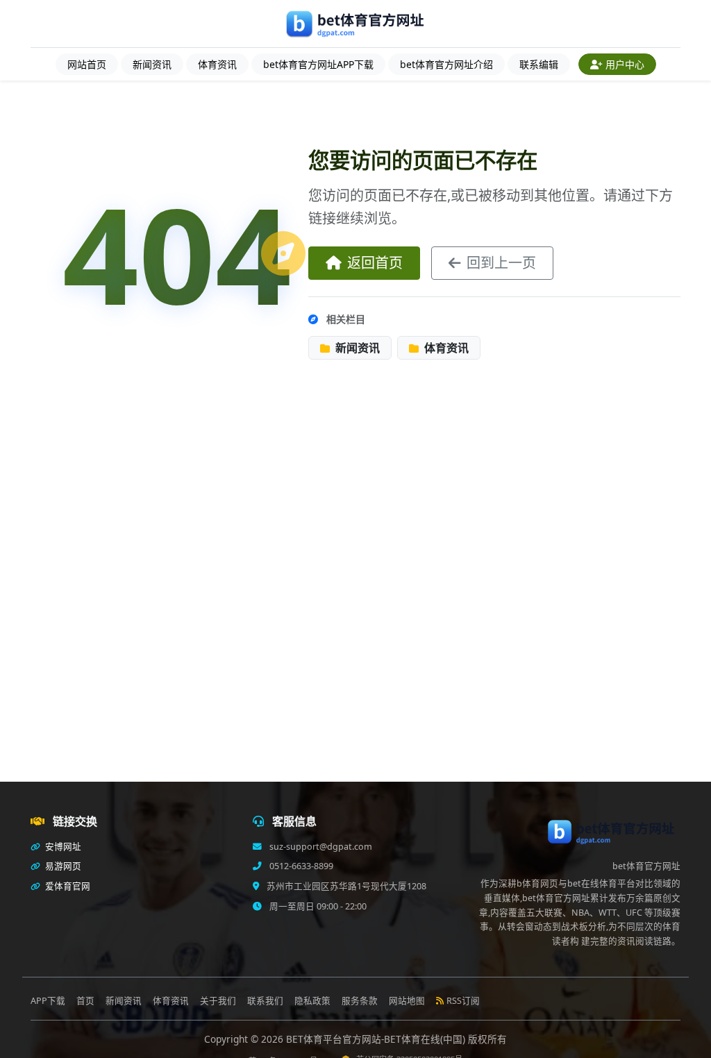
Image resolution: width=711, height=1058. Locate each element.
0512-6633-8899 (300, 866)
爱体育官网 (66, 886)
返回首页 (375, 262)
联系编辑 (538, 64)
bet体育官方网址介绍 (446, 64)
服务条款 (360, 1001)
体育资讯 (217, 64)
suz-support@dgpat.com (319, 847)
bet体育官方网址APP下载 (318, 64)
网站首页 (86, 64)
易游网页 (62, 866)
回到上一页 (501, 262)
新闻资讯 (152, 64)
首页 (85, 1001)
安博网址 (62, 847)
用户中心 (624, 64)
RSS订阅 (463, 1001)
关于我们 (218, 1001)
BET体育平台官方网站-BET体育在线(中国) (377, 1039)
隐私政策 (312, 1001)
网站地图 (407, 1001)
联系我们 (265, 1001)
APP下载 (48, 1001)
